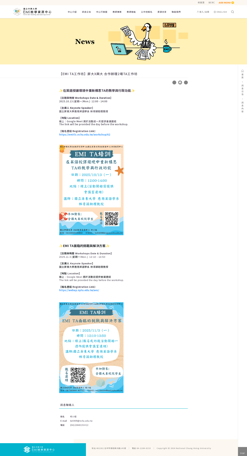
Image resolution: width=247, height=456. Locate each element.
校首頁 (201, 2)
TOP (242, 453)
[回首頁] (39, 449)
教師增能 (131, 11)
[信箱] (186, 82)
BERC (212, 2)
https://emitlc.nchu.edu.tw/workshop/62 (84, 134)
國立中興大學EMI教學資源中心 (32, 11)
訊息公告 (86, 11)
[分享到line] (174, 82)
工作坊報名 (146, 11)
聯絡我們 (176, 11)
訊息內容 (242, 107)
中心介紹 (72, 11)
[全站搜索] (232, 11)
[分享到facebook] (168, 82)
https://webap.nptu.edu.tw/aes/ (79, 290)
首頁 (242, 76)
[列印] (180, 82)
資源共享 (161, 11)
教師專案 (117, 11)
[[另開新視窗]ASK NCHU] (226, 2)
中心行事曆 (102, 11)
